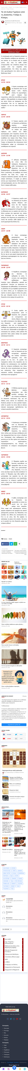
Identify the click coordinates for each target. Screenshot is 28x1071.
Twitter (11, 544)
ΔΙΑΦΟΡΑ (20, 870)
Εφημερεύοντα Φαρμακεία (12, 969)
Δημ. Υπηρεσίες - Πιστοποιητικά (9, 942)
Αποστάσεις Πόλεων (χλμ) (12, 957)
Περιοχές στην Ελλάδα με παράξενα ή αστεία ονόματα (16, 778)
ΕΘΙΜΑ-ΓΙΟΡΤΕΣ (6, 873)
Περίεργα (6, 1039)
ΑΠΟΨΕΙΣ (13, 868)
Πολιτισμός (6, 1052)
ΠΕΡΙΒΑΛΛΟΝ (6, 883)
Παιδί (5, 1045)
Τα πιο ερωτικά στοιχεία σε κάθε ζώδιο (12, 665)
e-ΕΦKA (7, 962)
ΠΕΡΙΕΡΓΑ (13, 883)
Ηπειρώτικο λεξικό (13, 790)
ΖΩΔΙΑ (10, 7)
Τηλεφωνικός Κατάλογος (12, 954)
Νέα (5, 1032)
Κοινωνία (6, 1035)
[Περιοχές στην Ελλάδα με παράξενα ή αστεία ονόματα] (5, 779)
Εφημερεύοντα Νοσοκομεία (12, 967)
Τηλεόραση (6, 1054)
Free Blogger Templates (13, 1062)
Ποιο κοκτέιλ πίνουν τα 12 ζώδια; (10, 645)
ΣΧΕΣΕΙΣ (13, 886)
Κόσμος (6, 1037)
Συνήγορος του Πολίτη (11, 964)
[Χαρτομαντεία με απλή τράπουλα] (14, 758)
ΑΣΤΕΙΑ (14, 870)
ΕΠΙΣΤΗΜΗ (5, 875)
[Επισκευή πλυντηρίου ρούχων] (5, 798)
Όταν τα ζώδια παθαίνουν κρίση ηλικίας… (13, 624)
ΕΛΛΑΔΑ (14, 873)
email (21, 738)
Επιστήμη (6, 1030)
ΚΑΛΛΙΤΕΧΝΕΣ (6, 878)
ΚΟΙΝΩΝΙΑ (14, 878)
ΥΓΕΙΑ (12, 888)
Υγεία (5, 1047)
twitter (21, 734)
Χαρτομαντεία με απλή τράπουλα (12, 770)
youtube (9, 738)
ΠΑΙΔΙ (12, 881)
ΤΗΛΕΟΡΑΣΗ (6, 888)
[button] (26, 2)
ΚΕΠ (6, 959)
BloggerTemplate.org (14, 1065)
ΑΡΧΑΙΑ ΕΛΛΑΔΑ (6, 870)
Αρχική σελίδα (4, 7)
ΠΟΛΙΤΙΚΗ (20, 883)
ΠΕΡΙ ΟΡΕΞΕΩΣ (18, 881)
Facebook (6, 543)
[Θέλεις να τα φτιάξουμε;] (5, 785)
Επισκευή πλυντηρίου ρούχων (16, 796)
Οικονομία (6, 1028)
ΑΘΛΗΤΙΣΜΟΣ (6, 868)
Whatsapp (15, 544)
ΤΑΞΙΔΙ (18, 886)
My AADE (8, 939)
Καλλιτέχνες (7, 1056)
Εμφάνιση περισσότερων (18, 562)
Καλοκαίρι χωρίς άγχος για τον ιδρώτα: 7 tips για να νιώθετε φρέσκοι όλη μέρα (19, 852)
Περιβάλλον (7, 1050)
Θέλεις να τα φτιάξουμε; (15, 783)
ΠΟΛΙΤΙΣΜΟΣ (6, 886)
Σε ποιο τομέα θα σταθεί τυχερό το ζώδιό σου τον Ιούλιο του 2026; (13, 603)
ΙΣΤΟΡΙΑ (16, 875)
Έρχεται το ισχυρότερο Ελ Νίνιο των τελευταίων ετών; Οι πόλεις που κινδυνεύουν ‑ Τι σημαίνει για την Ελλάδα (19, 826)
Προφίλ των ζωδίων (7, 581)
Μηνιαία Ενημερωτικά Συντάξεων (11, 950)
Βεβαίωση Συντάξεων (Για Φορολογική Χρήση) (12, 946)
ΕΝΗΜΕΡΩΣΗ (21, 873)
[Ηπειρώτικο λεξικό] (5, 791)
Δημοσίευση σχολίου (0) (14, 724)
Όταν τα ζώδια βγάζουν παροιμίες (10, 686)
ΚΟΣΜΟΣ (20, 878)
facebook (9, 734)
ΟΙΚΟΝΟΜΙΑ (5, 881)
